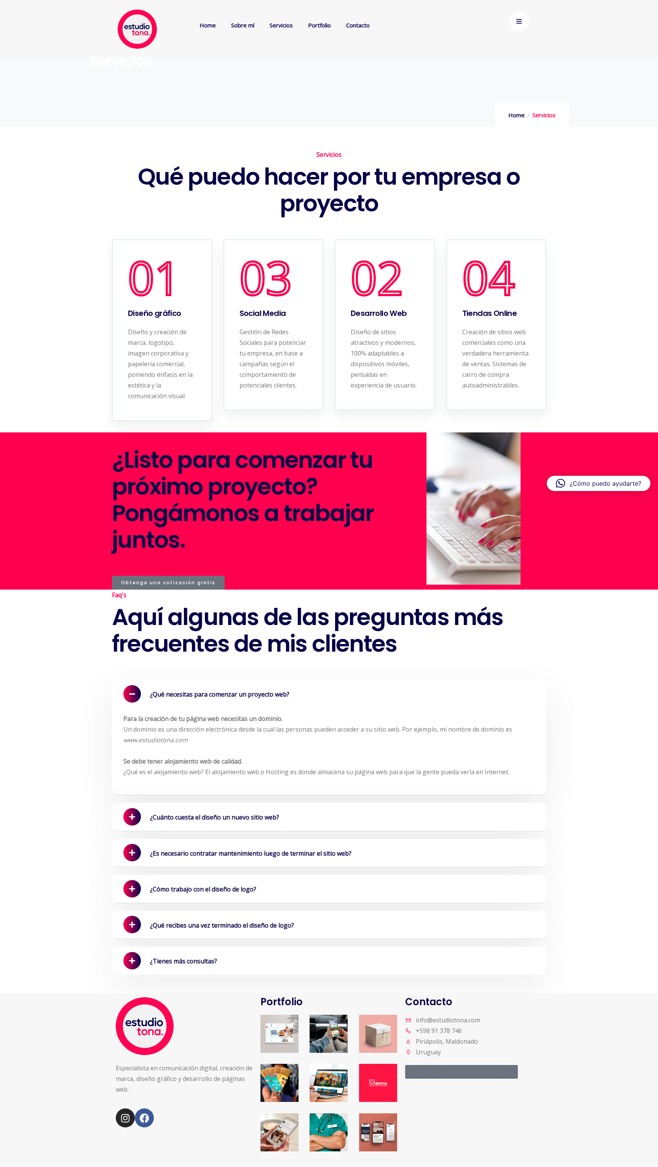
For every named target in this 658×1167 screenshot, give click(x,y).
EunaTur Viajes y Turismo (296, 1038)
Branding (336, 1015)
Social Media (380, 1096)
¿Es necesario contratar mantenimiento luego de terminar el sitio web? (250, 853)
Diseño (283, 1079)
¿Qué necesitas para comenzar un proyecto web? (219, 694)
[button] (329, 694)
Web (328, 1075)
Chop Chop (287, 1098)
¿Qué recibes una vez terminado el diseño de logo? (222, 925)
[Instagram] (125, 1117)
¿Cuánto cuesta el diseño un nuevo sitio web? (214, 817)
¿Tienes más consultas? (183, 961)
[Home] (137, 29)
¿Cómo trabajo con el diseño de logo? (203, 889)
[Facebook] (144, 1117)
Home (516, 115)
